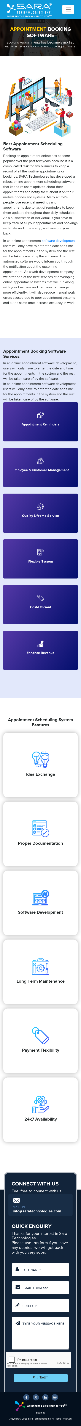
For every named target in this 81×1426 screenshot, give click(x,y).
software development (59, 241)
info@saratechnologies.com (37, 1211)
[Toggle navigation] (68, 9)
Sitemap (40, 1412)
